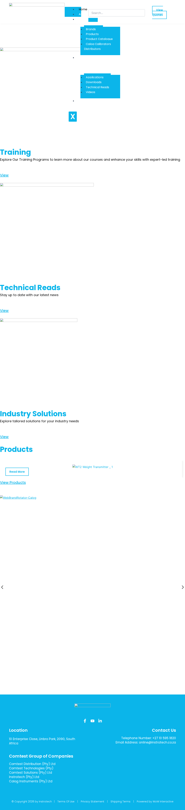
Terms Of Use (65, 801)
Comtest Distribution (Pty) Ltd (32, 764)
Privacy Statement (92, 801)
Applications (95, 77)
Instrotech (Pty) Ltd (24, 777)
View (4, 175)
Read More (17, 472)
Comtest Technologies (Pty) (31, 768)
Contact (85, 101)
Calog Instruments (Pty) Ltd (30, 781)
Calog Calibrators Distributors (97, 46)
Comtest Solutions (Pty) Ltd (30, 772)
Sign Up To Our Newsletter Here (149, 755)
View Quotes (157, 12)
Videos (90, 92)
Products (92, 34)
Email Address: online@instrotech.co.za (146, 742)
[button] (2, 587)
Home (83, 9)
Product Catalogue (99, 39)
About (83, 14)
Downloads (94, 82)
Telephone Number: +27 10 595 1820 (148, 738)
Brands (91, 29)
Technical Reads (97, 87)
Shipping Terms (120, 801)
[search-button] (93, 20)
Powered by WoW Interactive (155, 801)
